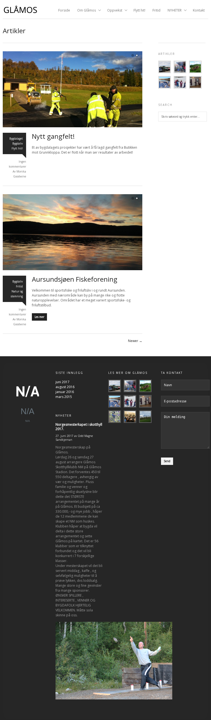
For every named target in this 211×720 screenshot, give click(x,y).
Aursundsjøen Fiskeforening (74, 279)
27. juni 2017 (64, 436)
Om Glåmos (85, 10)
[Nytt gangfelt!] (72, 126)
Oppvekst (113, 10)
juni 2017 (62, 382)
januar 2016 (64, 391)
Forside (64, 10)
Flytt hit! (139, 10)
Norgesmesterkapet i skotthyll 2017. (78, 426)
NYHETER (173, 10)
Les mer (39, 317)
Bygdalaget (16, 138)
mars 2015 (63, 396)
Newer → (135, 340)
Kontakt (199, 10)
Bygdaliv (17, 143)
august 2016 (64, 387)
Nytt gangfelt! (53, 136)
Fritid (156, 10)
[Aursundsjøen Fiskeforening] (72, 269)
